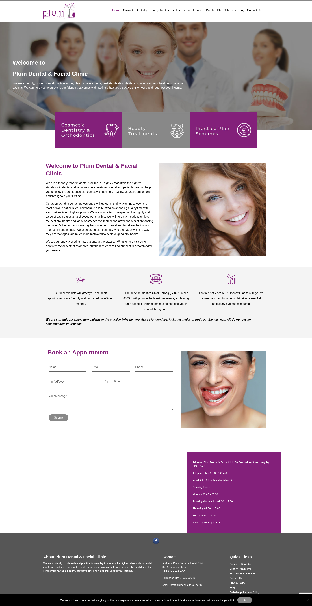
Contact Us (254, 10)
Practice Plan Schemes (221, 10)
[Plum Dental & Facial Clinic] (59, 10)
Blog (241, 10)
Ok (244, 600)
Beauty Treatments (162, 10)
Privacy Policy (237, 582)
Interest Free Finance (189, 10)
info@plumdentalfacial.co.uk (216, 480)
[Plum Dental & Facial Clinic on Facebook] (156, 541)
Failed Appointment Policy (244, 592)
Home (116, 10)
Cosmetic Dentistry (135, 10)
